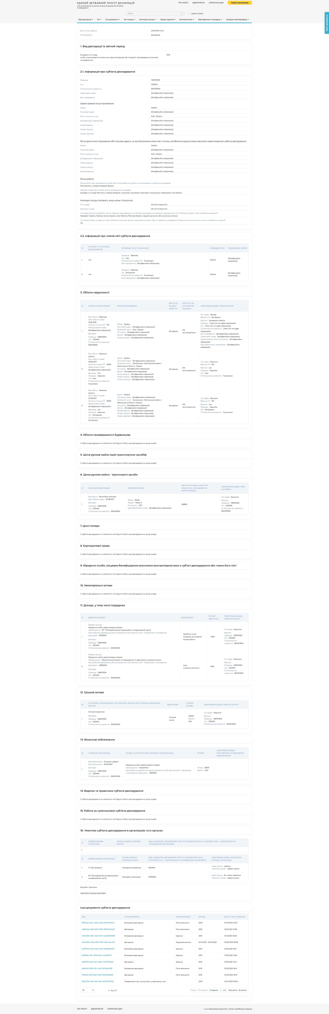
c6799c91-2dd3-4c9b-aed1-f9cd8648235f (98, 949)
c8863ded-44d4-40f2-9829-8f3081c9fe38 (98, 929)
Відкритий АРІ (199, 3)
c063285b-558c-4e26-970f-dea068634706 (98, 936)
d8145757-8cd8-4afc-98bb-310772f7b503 (97, 962)
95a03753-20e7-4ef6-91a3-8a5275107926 (98, 981)
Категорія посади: (146, 19)
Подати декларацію (240, 3)
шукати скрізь (197, 13)
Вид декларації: (85, 19)
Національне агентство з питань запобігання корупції (230, 1009)
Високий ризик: (186, 19)
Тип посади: (129, 19)
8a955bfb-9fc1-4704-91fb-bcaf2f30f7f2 (97, 955)
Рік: (98, 19)
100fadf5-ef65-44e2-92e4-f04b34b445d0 (97, 975)
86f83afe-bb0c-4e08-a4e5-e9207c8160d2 (98, 923)
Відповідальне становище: (209, 19)
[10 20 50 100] (88, 990)
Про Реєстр (183, 3)
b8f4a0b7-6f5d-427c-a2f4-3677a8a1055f (97, 968)
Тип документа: (111, 19)
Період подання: (167, 19)
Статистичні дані (216, 3)
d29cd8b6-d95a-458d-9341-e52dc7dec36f (98, 942)
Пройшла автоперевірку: (236, 19)
